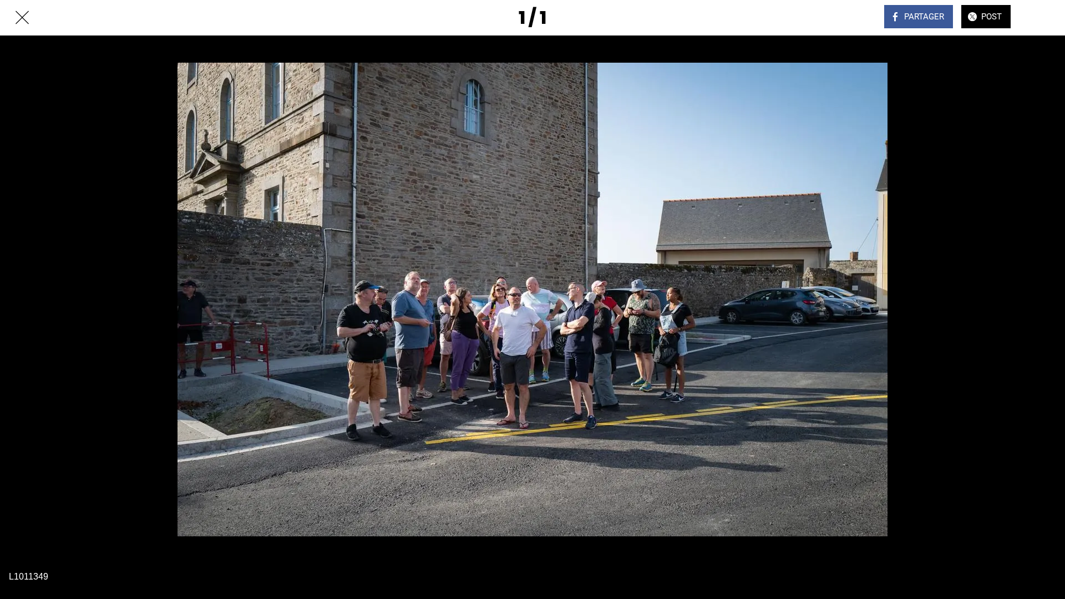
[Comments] (1043, 17)
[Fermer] (22, 17)
